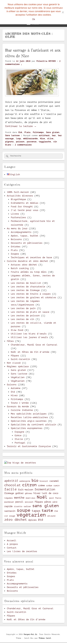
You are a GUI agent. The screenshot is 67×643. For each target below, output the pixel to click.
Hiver (14, 395)
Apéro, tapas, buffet (24, 235)
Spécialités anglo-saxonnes (29, 421)
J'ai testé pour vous (24, 210)
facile (10, 489)
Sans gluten (52, 132)
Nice (42, 138)
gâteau (28, 493)
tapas (36, 510)
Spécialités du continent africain (33, 424)
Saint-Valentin (20, 359)
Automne (15, 388)
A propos (12, 544)
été (40, 519)
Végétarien (18, 381)
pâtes (47, 501)
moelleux (30, 498)
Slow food (17, 330)
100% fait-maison (18, 192)
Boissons (16, 239)
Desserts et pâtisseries (26, 243)
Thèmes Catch (45, 638)
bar (54, 135)
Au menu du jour (17, 228)
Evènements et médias (24, 203)
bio (35, 480)
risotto (18, 507)
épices (32, 519)
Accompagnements (21, 232)
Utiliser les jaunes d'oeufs (29, 337)
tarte (47, 510)
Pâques (15, 355)
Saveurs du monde (18, 406)
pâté (55, 502)
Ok (33, 19)
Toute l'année (20, 403)
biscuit (44, 481)
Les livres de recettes (22, 551)
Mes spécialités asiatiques (29, 413)
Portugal (20, 442)
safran (27, 507)
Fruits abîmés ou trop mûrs (29, 272)
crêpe (49, 486)
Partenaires (18, 217)
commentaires (23, 145)
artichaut (44, 135)
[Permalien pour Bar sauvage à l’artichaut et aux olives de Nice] (32, 98)
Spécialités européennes (26, 428)
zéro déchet (15, 520)
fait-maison (25, 489)
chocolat (12, 485)
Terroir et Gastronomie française (29, 446)
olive (50, 138)
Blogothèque (18, 199)
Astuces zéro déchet (24, 264)
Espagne (19, 432)
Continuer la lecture (20, 126)
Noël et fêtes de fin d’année (26, 619)
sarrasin (9, 511)
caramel (54, 480)
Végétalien (18, 377)
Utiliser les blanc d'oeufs (29, 333)
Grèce (18, 435)
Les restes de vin (22, 319)
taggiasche (45, 141)
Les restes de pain (23, 308)
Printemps (38, 132)
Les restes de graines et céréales (33, 297)
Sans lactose (12, 135)
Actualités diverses (20, 195)
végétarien (31, 515)
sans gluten (45, 505)
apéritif (11, 480)
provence (31, 141)
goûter (19, 493)
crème (41, 485)
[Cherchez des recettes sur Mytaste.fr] (20, 462)
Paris (58, 498)
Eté (20, 132)
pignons (9, 141)
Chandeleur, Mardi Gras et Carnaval (34, 344)
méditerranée (30, 138)
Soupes (15, 254)
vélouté (51, 516)
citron (29, 484)
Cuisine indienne (22, 410)
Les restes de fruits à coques (31, 294)
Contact (11, 547)
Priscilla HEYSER (46, 61)
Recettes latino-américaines (29, 417)
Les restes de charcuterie (28, 286)
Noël (42, 497)
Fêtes (10, 341)
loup (18, 138)
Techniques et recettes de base (31, 257)
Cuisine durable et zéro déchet (27, 261)
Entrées (15, 246)
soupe (23, 510)
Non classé (14, 363)
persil (19, 501)
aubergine (24, 481)
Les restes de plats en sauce (30, 312)
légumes (8, 498)
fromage (9, 493)
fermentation (45, 489)
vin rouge (9, 516)
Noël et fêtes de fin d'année (30, 352)
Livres (15, 213)
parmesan (9, 502)
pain (51, 498)
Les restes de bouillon (26, 283)
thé (56, 511)
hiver (37, 493)
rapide (8, 506)
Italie (19, 439)
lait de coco (50, 493)
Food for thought (22, 206)
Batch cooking (20, 268)
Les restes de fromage (25, 290)
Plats (27, 132)
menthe (19, 497)
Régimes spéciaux (18, 366)
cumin (57, 486)
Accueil (11, 540)
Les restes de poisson (25, 315)
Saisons (11, 384)
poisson (20, 141)
